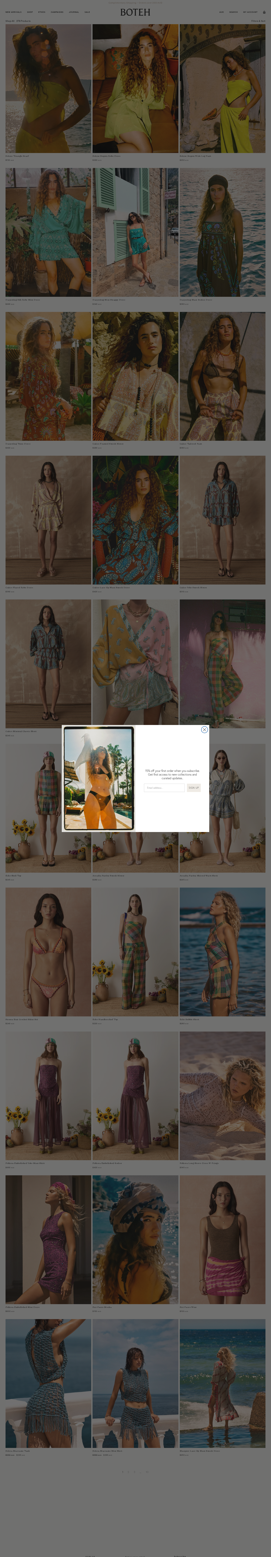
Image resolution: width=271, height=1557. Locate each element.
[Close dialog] (204, 729)
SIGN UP (194, 787)
